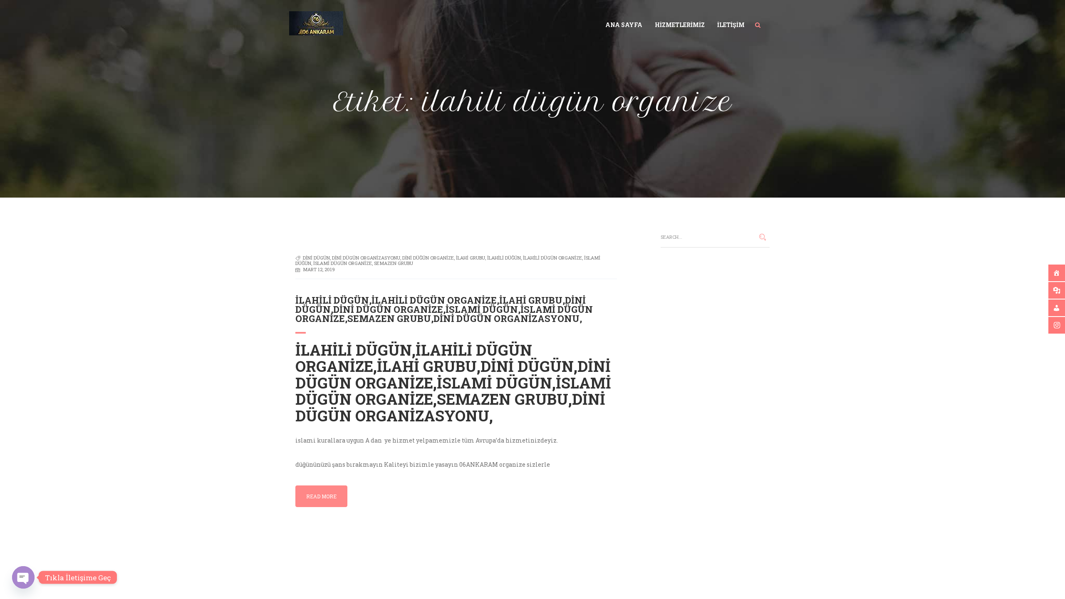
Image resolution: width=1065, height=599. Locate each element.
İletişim (731, 25)
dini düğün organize (428, 258)
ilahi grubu (470, 258)
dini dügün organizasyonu (366, 258)
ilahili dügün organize (552, 258)
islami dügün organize (342, 263)
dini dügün (316, 258)
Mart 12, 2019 (319, 269)
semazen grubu (393, 263)
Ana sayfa (623, 25)
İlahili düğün (504, 258)
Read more (321, 496)
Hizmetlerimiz (680, 25)
